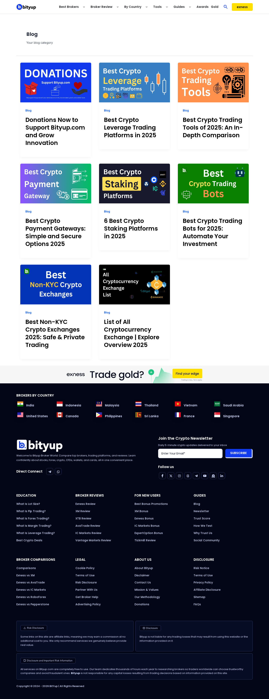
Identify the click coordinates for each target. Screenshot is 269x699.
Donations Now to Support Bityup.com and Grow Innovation (55, 131)
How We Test (203, 526)
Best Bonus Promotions (151, 504)
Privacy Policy (203, 582)
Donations (141, 604)
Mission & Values (146, 590)
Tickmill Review (145, 540)
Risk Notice (201, 568)
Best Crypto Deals (29, 540)
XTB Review (83, 518)
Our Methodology (147, 597)
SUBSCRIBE (238, 453)
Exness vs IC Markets (31, 590)
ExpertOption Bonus (148, 533)
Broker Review (101, 7)
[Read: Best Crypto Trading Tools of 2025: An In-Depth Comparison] (213, 82)
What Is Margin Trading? (33, 526)
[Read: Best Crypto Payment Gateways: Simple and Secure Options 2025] (55, 183)
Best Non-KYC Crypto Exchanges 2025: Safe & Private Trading (55, 333)
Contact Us (142, 582)
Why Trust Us (203, 533)
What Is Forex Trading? (32, 518)
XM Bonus (141, 511)
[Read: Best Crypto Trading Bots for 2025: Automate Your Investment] (213, 183)
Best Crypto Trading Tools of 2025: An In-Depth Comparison (213, 127)
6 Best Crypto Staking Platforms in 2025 (131, 228)
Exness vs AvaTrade (30, 582)
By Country (132, 7)
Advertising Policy (88, 604)
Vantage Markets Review (93, 540)
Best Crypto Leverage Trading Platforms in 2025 (130, 127)
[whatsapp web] (58, 471)
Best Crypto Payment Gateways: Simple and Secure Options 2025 (55, 232)
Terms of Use (85, 575)
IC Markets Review (88, 533)
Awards (203, 7)
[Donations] (213, 475)
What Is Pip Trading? (31, 511)
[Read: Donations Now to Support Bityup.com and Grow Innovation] (55, 82)
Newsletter (201, 511)
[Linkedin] (221, 475)
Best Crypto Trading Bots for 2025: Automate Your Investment (212, 232)
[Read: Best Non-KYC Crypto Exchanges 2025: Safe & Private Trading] (55, 284)
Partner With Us (86, 590)
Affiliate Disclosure (207, 590)
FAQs (197, 604)
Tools (157, 7)
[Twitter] (170, 475)
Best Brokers (69, 7)
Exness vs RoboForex (31, 597)
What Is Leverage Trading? (35, 533)
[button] (83, 7)
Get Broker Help (86, 597)
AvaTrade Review (87, 526)
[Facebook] (162, 475)
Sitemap (199, 597)
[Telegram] (49, 471)
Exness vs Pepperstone (32, 604)
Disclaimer (141, 575)
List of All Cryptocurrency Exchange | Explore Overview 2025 (131, 333)
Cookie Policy (85, 568)
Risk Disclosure (86, 582)
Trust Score (202, 518)
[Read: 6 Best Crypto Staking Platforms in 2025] (134, 183)
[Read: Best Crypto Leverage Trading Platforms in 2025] (134, 82)
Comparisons (26, 568)
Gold (214, 7)
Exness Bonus (144, 518)
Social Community (207, 540)
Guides (179, 7)
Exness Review (85, 504)
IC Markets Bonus (147, 526)
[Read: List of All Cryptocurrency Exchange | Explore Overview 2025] (134, 284)
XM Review (82, 511)
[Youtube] (204, 475)
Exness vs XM (25, 575)
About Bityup (143, 568)
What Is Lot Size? (28, 504)
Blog (28, 110)
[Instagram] (179, 475)
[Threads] (187, 475)
